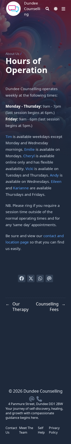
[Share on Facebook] (21, 278)
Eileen (56, 181)
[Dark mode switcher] (56, 9)
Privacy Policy (54, 430)
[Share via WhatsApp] (40, 278)
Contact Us (11, 430)
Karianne (21, 187)
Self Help (41, 430)
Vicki (29, 168)
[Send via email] (49, 278)
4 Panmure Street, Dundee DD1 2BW (35, 404)
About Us (12, 54)
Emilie (29, 149)
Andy (54, 175)
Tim (9, 136)
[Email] (32, 398)
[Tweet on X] (31, 278)
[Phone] (39, 398)
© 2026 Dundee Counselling (36, 391)
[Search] (47, 9)
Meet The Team (26, 430)
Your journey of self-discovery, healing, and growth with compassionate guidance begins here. (34, 413)
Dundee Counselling (32, 9)
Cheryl (29, 155)
